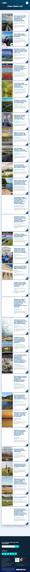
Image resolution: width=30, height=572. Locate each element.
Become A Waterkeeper (6, 564)
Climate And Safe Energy (17, 517)
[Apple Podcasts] (16, 554)
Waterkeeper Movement (20, 90)
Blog (14, 73)
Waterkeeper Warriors (6, 565)
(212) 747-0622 (17, 565)
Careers (3, 566)
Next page (20, 526)
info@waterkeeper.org (22, 565)
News (21, 23)
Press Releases (18, 224)
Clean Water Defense (17, 23)
